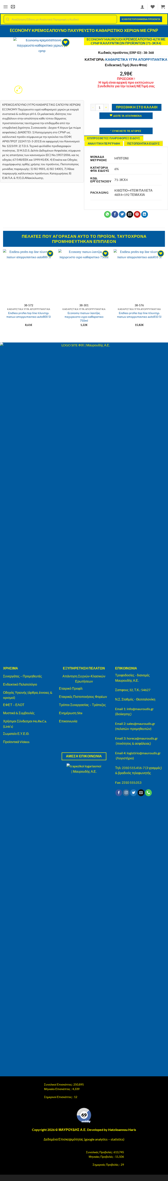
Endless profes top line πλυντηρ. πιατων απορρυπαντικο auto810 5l (139, 315)
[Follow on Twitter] (133, 792)
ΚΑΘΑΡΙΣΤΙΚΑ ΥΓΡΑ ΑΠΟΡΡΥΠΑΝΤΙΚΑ (136, 59)
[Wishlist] (153, 6)
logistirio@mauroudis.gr (144, 753)
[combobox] (60, 19)
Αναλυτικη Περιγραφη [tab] (104, 143)
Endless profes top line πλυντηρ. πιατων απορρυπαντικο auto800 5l (28, 315)
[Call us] (148, 792)
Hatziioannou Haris (122, 1130)
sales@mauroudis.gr (141, 723)
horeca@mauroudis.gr (142, 738)
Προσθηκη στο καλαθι (137, 107)
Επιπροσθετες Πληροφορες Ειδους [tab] (113, 138)
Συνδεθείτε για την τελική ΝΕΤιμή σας (126, 86)
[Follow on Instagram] (126, 792)
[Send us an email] (141, 792)
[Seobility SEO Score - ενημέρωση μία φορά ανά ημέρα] (84, 1115)
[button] (5, 7)
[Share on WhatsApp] (107, 214)
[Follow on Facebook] (118, 792)
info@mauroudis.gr (140, 709)
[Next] (165, 292)
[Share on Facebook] (114, 214)
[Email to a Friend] (129, 214)
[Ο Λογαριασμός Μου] (142, 6)
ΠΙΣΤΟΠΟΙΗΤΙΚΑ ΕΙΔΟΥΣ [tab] (143, 143)
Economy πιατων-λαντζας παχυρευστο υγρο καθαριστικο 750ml (84, 316)
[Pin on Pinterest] (137, 214)
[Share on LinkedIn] (144, 214)
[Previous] (3, 292)
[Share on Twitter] (122, 214)
